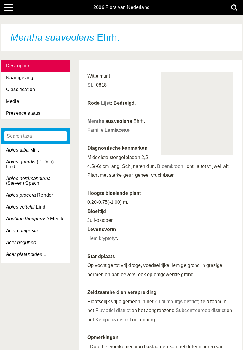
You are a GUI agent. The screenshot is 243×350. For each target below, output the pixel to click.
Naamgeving (19, 77)
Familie (108, 130)
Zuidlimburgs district (176, 301)
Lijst (106, 103)
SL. (91, 85)
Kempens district (113, 319)
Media (12, 101)
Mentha (95, 121)
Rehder (29, 195)
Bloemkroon (170, 166)
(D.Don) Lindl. (30, 164)
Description (18, 65)
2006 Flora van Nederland (121, 7)
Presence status (23, 113)
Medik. (35, 218)
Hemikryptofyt (102, 238)
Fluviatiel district (112, 310)
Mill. (22, 149)
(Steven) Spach (28, 181)
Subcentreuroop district (201, 310)
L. (25, 230)
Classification (20, 89)
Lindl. (27, 206)
